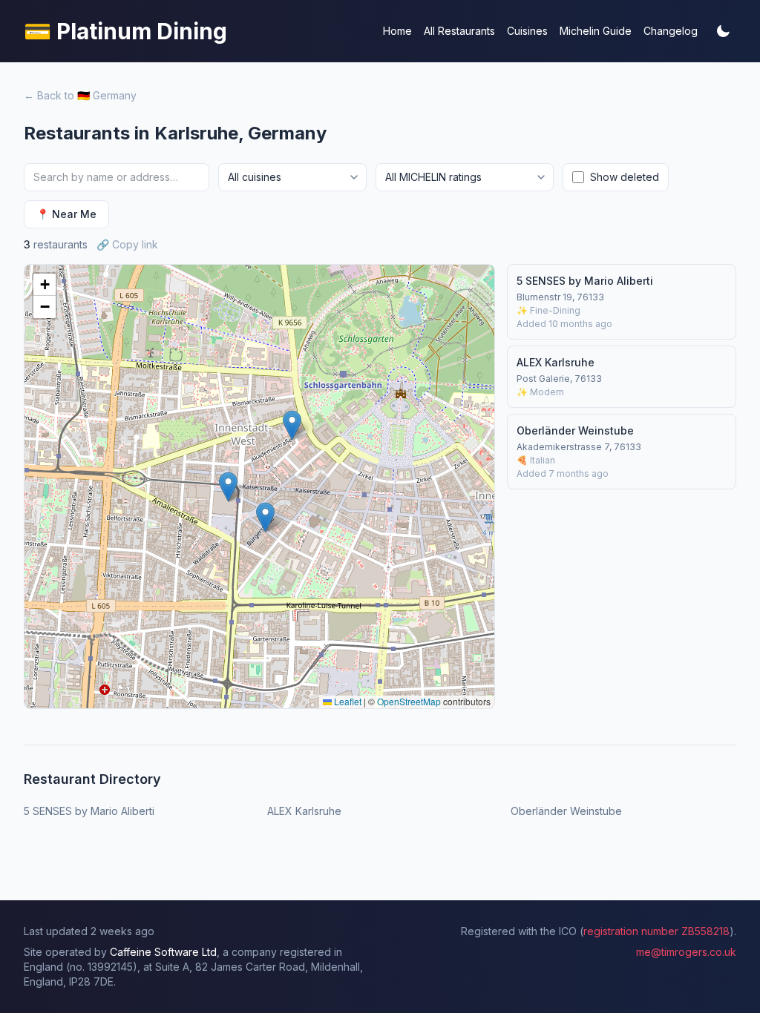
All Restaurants (459, 30)
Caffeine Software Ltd (163, 952)
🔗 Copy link (127, 244)
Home (397, 30)
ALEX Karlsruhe (304, 811)
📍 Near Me (66, 214)
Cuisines (527, 30)
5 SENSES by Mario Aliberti (90, 811)
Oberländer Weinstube (566, 811)
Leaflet (346, 701)
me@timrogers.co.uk (686, 952)
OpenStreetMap (409, 701)
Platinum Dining (125, 31)
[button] (265, 517)
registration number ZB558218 (656, 931)
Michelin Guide (596, 30)
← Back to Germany (80, 95)
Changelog (670, 30)
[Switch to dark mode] (723, 31)
